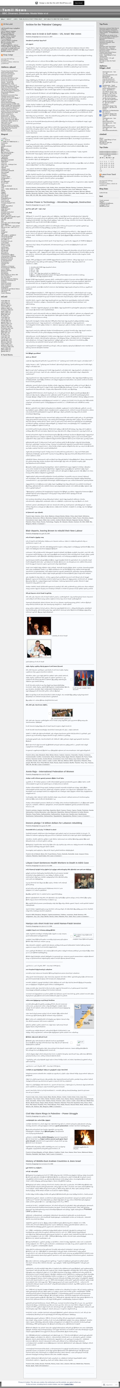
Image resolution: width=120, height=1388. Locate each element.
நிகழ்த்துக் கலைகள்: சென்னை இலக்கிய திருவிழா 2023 (9, 50)
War (40, 195)
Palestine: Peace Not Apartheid (70, 1102)
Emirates (50, 189)
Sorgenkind (4, 287)
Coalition (57, 1152)
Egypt (38, 189)
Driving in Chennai (7, 259)
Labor (40, 760)
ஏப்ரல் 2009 (4, 300)
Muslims (40, 193)
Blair (47, 755)
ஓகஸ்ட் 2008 (4, 311)
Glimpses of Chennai (7, 266)
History (53, 1363)
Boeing (73, 187)
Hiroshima (85, 518)
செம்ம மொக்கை (5, 201)
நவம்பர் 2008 (4, 306)
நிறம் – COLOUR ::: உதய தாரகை (10, 225)
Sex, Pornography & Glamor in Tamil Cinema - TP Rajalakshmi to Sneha (108, 32)
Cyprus (74, 810)
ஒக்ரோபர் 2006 (5, 345)
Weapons (50, 195)
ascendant (62, 187)
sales (73, 193)
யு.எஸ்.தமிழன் (5, 242)
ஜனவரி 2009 (4, 303)
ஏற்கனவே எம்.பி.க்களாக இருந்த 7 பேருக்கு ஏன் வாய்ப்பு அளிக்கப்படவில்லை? (10, 99)
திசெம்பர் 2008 (5, 305)
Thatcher (77, 762)
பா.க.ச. (3, 229)
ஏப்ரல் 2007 (4, 336)
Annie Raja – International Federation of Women (50, 771)
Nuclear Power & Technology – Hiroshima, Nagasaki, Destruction (58, 202)
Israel (47, 191)
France (79, 518)
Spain (32, 1365)
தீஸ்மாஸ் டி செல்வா (6, 215)
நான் (2, 221)
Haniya (72, 1099)
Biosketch (42, 755)
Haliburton (79, 189)
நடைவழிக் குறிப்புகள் (6, 218)
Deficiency (86, 516)
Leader (49, 760)
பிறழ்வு (3, 233)
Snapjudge (35, 36)
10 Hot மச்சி (8, 24)
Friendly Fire (5, 263)
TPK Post (4, 291)
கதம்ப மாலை (4, 166)
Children (63, 914)
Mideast (88, 191)
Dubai (28, 189)
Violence (36, 1106)
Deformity (29, 518)
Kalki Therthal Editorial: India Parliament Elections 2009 (10, 87)
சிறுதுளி (3, 192)
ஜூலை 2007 (4, 331)
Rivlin (81, 1104)
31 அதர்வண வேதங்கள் (7, 34)
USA (37, 195)
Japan (40, 520)
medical (58, 520)
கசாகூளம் (4, 163)
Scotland (66, 762)
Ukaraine (65, 522)
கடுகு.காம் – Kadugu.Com (9, 164)
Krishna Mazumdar (40, 812)
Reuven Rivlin (75, 1104)
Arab (47, 187)
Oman (46, 193)
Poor (66, 916)
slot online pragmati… (108, 103)
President (40, 1104)
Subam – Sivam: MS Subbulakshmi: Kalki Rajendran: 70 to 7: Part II (9, 84)
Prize (58, 1104)
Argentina (53, 810)
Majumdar (54, 812)
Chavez (69, 810)
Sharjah (82, 193)
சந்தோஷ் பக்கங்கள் (6, 186)
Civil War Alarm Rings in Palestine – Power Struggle (52, 1113)
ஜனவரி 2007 (4, 340)
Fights (74, 518)
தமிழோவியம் (4, 207)
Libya (42, 916)
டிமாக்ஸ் (3, 204)
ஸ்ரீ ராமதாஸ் (4, 252)
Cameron (67, 755)
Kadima (48, 1100)
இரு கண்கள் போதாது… (7, 152)
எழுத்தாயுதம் (4, 156)
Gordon (40, 759)
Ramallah (35, 1154)
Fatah (90, 757)
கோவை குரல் (4, 183)
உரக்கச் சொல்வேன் (6, 153)
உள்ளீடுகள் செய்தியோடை (106, 203)
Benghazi (38, 914)
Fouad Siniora (52, 854)
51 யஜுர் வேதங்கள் (6, 43)
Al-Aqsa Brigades (37, 1152)
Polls (34, 762)
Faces (86, 757)
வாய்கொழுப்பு (5, 247)
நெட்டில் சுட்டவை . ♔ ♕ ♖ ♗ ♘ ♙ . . (10, 227)
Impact (91, 518)
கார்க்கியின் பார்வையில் (7, 170)
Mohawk (68, 520)
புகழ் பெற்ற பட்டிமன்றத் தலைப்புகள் (10, 48)
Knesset (58, 1100)
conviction (70, 914)
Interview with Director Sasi (9, 78)
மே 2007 (3, 334)
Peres (90, 1102)
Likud (78, 1100)
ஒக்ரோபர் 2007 (5, 326)
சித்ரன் (3, 190)
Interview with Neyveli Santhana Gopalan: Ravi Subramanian (8, 75)
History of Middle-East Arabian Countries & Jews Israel (53, 1161)
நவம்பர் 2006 (4, 343)
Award (45, 1097)
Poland (35, 1104)
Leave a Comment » (65, 195)
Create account (104, 200)
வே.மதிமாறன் (4, 250)
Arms (56, 187)
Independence (30, 191)
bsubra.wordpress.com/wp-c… (108, 151)
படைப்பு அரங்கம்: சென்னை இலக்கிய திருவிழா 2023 (8, 32)
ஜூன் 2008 (4, 314)
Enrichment (68, 518)
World (34, 523)
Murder (46, 916)
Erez (85, 1097)
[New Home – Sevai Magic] (5, 139)
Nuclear (81, 520)
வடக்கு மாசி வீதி (5, 245)
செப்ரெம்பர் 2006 (5, 346)
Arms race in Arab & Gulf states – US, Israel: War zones (53, 34)
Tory (86, 762)
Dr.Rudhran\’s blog (7, 257)
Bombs (62, 516)
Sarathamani (30, 816)
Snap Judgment (6, 286)
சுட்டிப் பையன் (4, 195)
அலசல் (3, 144)
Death (80, 516)
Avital (41, 1097)
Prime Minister (45, 762)
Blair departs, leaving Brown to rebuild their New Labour (54, 531)
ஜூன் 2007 (4, 333)
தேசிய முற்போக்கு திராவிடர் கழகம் (10, 216)
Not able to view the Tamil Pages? (56, 19)
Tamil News (14, 10)
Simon (92, 1104)
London (52, 520)
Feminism (85, 810)
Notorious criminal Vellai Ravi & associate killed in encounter (109, 28)
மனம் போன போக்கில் (7, 236)
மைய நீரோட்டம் (5, 239)
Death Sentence (79, 914)
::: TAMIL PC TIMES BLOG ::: (10, 141)
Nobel (46, 1102)
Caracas (63, 810)
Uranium (76, 522)
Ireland (79, 759)
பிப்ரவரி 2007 (4, 339)
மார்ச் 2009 (4, 302)
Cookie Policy (68, 1384)
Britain (68, 516)
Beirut (43, 854)
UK (61, 522)
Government (57, 759)
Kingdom (65, 191)
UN (33, 764)
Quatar (65, 193)
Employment (57, 189)
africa (33, 755)
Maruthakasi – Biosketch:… (107, 76)
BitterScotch (5, 253)
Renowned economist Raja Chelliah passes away (9, 95)
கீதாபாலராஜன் (5, 172)
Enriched (61, 518)
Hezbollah (71, 854)
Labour (44, 760)
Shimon (86, 1104)
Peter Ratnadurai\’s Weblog (9, 279)
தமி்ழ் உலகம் (4, 210)
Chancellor (74, 755)
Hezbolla (64, 854)
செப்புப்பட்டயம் (5, 199)
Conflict (38, 757)
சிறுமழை (3, 193)
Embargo (44, 189)
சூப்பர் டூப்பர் (4, 196)
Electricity (49, 518)
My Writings (4, 273)
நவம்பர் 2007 (4, 325)
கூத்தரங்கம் (4, 175)
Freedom (65, 189)
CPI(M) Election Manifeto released (6, 130)
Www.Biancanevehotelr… (110, 130)
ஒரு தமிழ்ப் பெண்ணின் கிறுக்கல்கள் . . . (7, 160)
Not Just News (5, 277)
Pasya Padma (36, 814)
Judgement (29, 916)
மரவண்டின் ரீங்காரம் (6, 238)
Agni (33, 516)
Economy (33, 189)
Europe (42, 1363)
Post (38, 762)
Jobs (50, 191)
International (30, 520)
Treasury (90, 762)
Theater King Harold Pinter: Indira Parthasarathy (9, 71)
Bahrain (68, 187)
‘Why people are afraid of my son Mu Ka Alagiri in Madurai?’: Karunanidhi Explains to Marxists (11, 91)
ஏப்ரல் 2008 (4, 317)
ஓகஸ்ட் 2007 (4, 329)
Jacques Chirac (83, 854)
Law (38, 916)
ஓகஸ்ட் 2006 (4, 348)
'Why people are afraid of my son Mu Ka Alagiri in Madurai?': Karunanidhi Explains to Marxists (109, 37)
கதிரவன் (3, 167)
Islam (43, 191)
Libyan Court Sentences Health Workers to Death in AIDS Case (57, 863)
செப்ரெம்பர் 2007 (5, 328)
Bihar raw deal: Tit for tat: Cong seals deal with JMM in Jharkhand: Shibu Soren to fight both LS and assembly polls (10, 120)
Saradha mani (73, 814)
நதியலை (3, 219)
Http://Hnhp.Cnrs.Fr (109, 126)
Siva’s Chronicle (6, 284)
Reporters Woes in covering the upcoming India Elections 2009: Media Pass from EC (10, 126)
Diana (52, 757)
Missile (63, 520)
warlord (44, 195)
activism (34, 810)
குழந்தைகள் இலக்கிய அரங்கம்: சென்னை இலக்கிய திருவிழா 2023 (10, 45)
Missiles (28, 193)
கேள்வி (3, 179)
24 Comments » (44, 1365)
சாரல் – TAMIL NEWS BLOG (9, 189)
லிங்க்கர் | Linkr (5, 244)
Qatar (61, 193)
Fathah (47, 1099)
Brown (56, 755)
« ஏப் (100, 170)
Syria (27, 195)
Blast (49, 1097)
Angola (39, 810)
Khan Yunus (77, 1152)
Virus (74, 916)
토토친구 (111, 90)
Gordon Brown (47, 759)
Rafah (62, 1104)
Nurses (51, 916)
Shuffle (71, 762)
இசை (2, 147)
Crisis (78, 1097)
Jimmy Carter (41, 1100)
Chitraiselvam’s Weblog (8, 256)
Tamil (70, 916)
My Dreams (4, 272)
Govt (62, 759)
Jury (35, 916)
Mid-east (82, 191)
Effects (43, 518)
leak (48, 520)
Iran (36, 191)
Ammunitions (41, 187)
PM (32, 762)
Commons (87, 755)
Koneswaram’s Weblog (8, 267)
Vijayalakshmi (57, 816)
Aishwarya (4, 143)
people (28, 762)
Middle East (90, 1100)
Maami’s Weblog (6, 270)
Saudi (77, 193)
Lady (48, 812)
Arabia (52, 187)
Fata (34, 1099)
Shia (87, 193)
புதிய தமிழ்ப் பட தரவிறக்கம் (8, 235)
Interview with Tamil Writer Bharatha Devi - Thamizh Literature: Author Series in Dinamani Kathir (107, 49)
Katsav (53, 1100)
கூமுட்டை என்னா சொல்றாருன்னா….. (6, 177)
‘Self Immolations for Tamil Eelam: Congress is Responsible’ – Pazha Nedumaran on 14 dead (9, 114)
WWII (50, 1106)
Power (38, 522)
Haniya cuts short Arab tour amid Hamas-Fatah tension (53, 923)
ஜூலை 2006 (4, 349)
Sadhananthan (55, 814)
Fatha (42, 1099)
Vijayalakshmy (67, 816)
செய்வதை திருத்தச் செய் (8, 202)
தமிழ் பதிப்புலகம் (5, 209)
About (9, 19)
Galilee (58, 1099)
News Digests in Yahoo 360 (9, 274)
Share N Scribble (6, 283)
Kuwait (70, 191)
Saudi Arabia (42, 856)
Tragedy (56, 522)
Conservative (46, 757)
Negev (42, 1102)
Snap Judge (8, 55)
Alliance (51, 1152)
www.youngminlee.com (110, 74)
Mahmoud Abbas (87, 1152)
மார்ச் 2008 (4, 319)
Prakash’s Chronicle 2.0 (8, 280)
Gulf (73, 189)
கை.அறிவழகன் (5, 181)
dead (76, 516)
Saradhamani (82, 814)
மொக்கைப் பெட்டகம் (6, 241)
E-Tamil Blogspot (6, 260)
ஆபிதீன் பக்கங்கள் (6, 146)
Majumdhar (60, 812)
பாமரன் (3, 230)
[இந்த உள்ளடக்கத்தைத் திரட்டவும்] (2, 25)
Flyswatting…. (5, 262)
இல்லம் (3, 19)
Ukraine (70, 522)
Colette (64, 1097)
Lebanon (76, 191)
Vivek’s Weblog (6, 293)
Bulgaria (44, 914)
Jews (61, 1363)
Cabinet (61, 755)
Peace (57, 193)
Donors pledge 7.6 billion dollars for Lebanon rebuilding (54, 823)
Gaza (69, 189)
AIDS (33, 914)
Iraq (39, 191)
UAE (31, 195)
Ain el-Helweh (36, 854)
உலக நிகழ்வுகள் (5, 155)
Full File (114, 93)
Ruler (51, 762)
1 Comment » (41, 523)
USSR (87, 522)
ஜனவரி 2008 (4, 322)
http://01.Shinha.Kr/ (108, 79)
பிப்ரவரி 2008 (4, 320)
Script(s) (3, 281)
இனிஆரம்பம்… (5, 149)
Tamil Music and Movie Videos (10, 289)
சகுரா (2, 184)
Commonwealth (31, 757)
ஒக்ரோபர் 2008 (5, 308)
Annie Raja (46, 810)
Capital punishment (54, 914)
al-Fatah (45, 1152)
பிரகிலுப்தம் (4, 232)
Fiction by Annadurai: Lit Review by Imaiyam (9, 80)
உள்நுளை (101, 201)
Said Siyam (42, 1154)
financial (34, 759)
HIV (85, 914)
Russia (43, 522)
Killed (44, 520)
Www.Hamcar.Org (108, 121)
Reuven (67, 1104)
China (72, 516)
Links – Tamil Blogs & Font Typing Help (28, 19)
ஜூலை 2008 (4, 313)
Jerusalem (29, 760)
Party (89, 760)
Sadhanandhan (46, 814)
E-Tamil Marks (7, 355)
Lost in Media (5, 269)
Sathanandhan (38, 816)
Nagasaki (75, 520)
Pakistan (86, 520)
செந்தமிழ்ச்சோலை (6, 198)
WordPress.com (104, 206)
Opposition (77, 760)
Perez (27, 1104)
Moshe (28, 1102)
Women (74, 816)
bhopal (57, 516)
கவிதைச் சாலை (5, 169)
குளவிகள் (4, 173)
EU (82, 757)
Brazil (58, 810)
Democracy (87, 187)
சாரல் (2, 187)
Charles (81, 755)
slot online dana (112, 96)
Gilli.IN (3, 264)
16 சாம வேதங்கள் (6, 39)
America (34, 187)
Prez (45, 1104)
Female (79, 810)
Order (56, 916)
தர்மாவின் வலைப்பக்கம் (7, 212)
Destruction (36, 518)
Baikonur (52, 516)
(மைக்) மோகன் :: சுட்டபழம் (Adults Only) (106, 58)
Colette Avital (71, 1097)
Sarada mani (65, 814)
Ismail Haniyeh (88, 1099)
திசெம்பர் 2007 (5, 323)
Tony (82, 762)
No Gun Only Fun (6, 276)
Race (69, 193)
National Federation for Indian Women (76, 812)
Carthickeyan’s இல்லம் (7, 254)
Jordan (55, 191)
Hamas (85, 189)
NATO (71, 760)
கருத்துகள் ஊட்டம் (104, 204)
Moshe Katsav (35, 1102)
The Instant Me (5, 290)
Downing (58, 757)
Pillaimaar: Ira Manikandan (111, 110)
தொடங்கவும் (78, 3)
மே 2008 (3, 316)
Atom (46, 516)
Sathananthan (48, 816)
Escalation (29, 1099)
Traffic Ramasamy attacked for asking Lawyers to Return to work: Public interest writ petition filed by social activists (10, 109)
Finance (28, 759)
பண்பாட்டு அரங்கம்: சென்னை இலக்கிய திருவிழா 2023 (9, 41)
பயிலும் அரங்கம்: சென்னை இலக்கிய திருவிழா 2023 (8, 36)
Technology (49, 522)
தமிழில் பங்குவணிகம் (7, 206)
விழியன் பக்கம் (5, 248)
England (55, 518)
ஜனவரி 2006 (4, 351)
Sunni (91, 193)
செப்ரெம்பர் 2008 (5, 310)
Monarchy (35, 193)
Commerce (80, 187)
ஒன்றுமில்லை (4, 158)
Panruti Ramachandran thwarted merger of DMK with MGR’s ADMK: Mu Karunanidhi (10, 104)
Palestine (51, 193)
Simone (28, 1106)
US (34, 195)
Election (72, 757)
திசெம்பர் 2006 (5, 342)
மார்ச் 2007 (4, 337)
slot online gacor (112, 99)
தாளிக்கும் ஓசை (5, 213)
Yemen (56, 195)
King (59, 191)
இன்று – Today (5, 150)
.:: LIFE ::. (4, 138)
